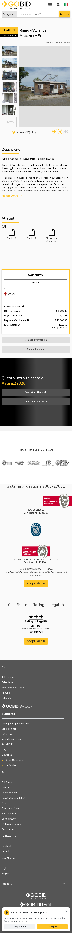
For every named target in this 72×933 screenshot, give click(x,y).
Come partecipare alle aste (15, 723)
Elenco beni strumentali (51, 239)
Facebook (7, 846)
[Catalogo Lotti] (54, 131)
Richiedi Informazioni (35, 340)
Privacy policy (9, 813)
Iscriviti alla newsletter (13, 798)
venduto (35, 275)
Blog (4, 803)
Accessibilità (8, 829)
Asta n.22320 (9, 35)
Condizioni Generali (36, 392)
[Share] (60, 131)
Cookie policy (9, 818)
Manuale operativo (11, 739)
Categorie (8, 14)
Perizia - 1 (11, 238)
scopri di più (36, 583)
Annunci (6, 692)
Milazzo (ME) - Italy (27, 132)
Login (4, 868)
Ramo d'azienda (62, 42)
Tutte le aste (8, 677)
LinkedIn (6, 851)
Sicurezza (7, 754)
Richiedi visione (35, 349)
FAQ (4, 749)
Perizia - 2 (31, 238)
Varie (48, 42)
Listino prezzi (8, 734)
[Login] (58, 5)
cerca (66, 14)
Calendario (7, 682)
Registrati (6, 873)
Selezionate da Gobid (13, 687)
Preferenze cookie (11, 824)
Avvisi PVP (7, 744)
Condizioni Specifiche (35, 401)
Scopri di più (20, 926)
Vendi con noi (9, 728)
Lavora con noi (9, 792)
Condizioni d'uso (10, 808)
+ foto (9, 122)
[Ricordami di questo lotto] (65, 131)
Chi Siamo (7, 782)
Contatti (5, 787)
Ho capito (52, 926)
